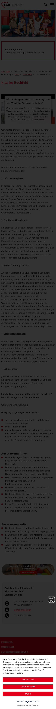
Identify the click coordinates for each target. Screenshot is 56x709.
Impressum (20, 705)
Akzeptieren (28, 686)
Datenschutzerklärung (32, 705)
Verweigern (28, 679)
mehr (28, 694)
